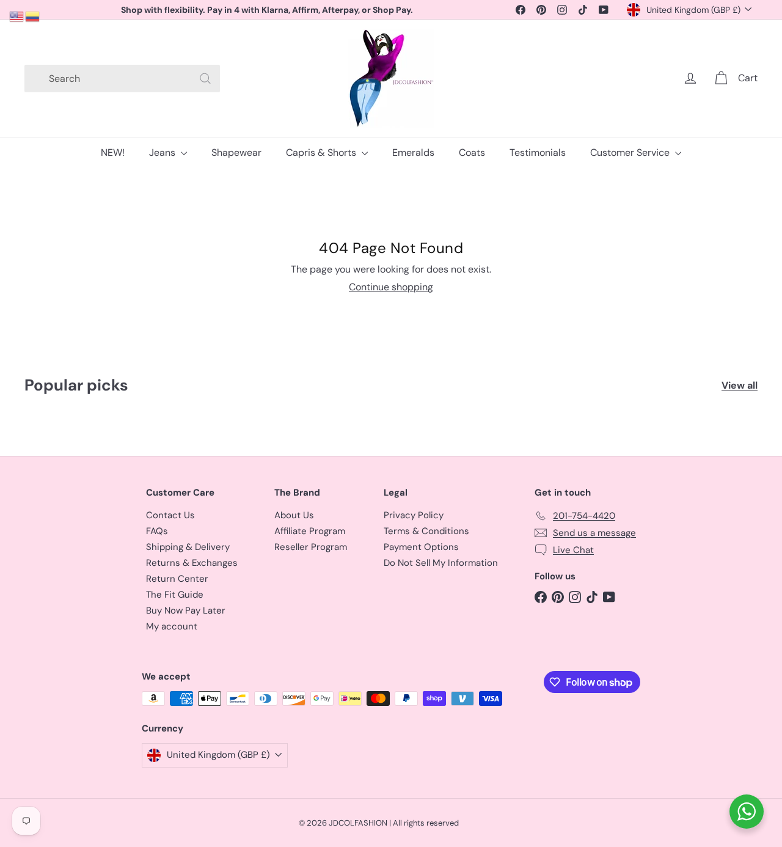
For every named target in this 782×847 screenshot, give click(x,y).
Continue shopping (391, 286)
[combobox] (122, 78)
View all (740, 385)
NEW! (113, 152)
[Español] (33, 15)
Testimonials (538, 152)
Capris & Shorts (322, 152)
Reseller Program (310, 547)
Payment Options (421, 547)
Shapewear (236, 152)
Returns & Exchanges (192, 563)
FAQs (157, 531)
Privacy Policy (414, 515)
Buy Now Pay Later (185, 610)
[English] (17, 15)
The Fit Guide (174, 594)
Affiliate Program (309, 531)
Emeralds (413, 152)
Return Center (177, 579)
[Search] (205, 78)
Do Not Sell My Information (441, 563)
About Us (294, 515)
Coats (472, 152)
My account (171, 626)
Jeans (163, 152)
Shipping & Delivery (188, 547)
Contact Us (170, 515)
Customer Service (631, 152)
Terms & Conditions (426, 531)
